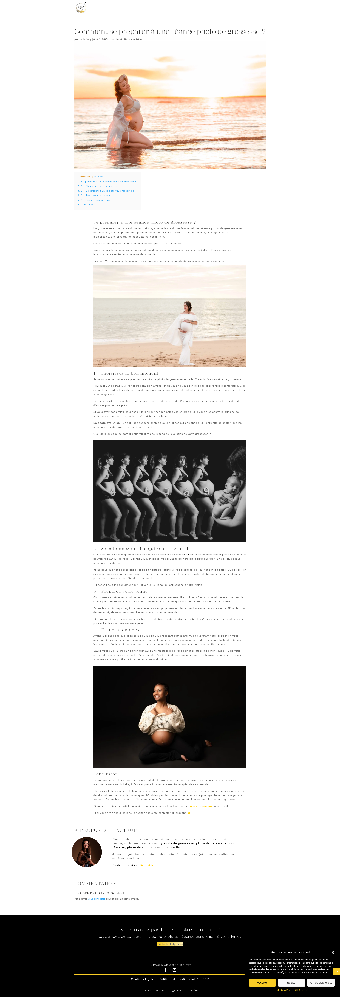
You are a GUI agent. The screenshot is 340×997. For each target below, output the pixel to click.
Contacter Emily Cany (170, 944)
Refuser (291, 982)
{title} (297, 990)
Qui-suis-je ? (187, 7)
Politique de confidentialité (179, 979)
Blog (246, 7)
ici (188, 812)
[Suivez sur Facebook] (165, 970)
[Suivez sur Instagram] (174, 970)
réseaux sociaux (201, 806)
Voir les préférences (320, 982)
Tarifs (230, 7)
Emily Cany (85, 39)
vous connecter (96, 898)
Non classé (116, 39)
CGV (206, 979)
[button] (333, 952)
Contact (260, 7)
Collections (210, 7)
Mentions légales (285, 990)
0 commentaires (133, 39)
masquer (98, 177)
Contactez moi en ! (134, 865)
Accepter (262, 982)
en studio (188, 554)
